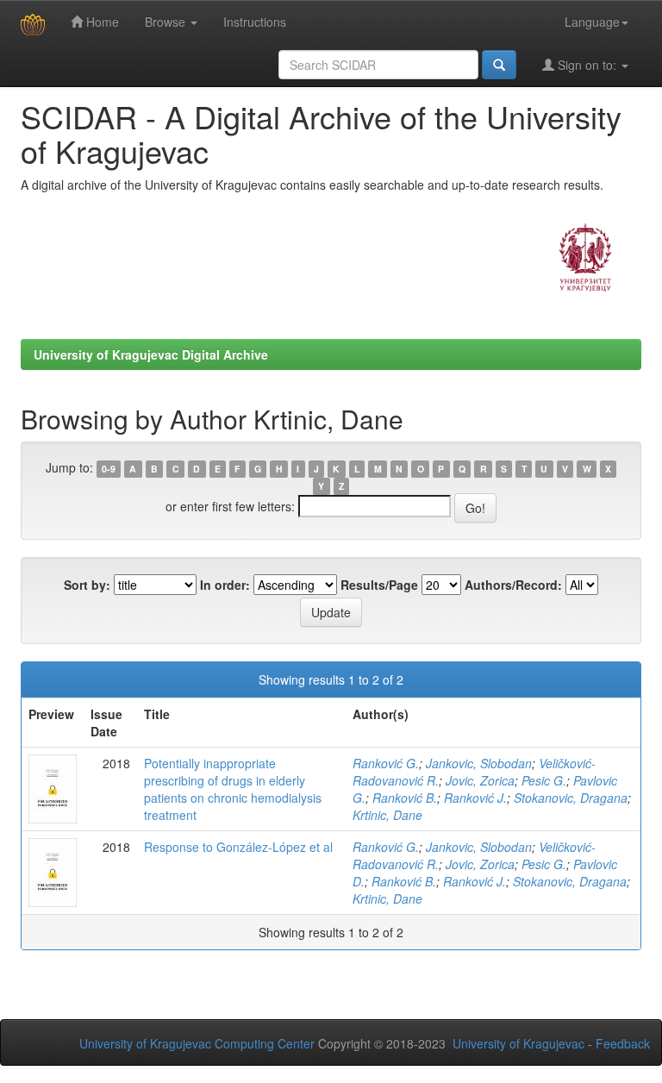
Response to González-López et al (238, 846)
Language (592, 21)
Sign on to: (587, 64)
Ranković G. (386, 763)
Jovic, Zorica (480, 780)
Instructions (254, 21)
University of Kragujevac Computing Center (197, 1043)
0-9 (109, 468)
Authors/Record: (513, 584)
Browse (167, 21)
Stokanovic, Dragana (571, 797)
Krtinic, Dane (387, 814)
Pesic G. (543, 780)
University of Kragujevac (518, 1043)
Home (101, 21)
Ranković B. (404, 797)
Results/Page (379, 584)
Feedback (623, 1043)
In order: (225, 584)
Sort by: (87, 584)
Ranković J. (475, 797)
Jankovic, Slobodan (479, 763)
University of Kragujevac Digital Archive (151, 354)
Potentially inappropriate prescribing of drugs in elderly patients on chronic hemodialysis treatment (233, 788)
